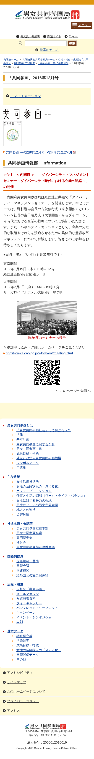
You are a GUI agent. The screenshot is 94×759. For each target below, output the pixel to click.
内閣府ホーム (10, 59)
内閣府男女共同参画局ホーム (39, 59)
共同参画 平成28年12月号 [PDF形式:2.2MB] (39, 152)
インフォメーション (25, 96)
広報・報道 (64, 59)
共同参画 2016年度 (24, 63)
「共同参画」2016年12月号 (53, 63)
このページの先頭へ (75, 391)
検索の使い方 (49, 50)
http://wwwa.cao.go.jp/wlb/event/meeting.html (39, 353)
